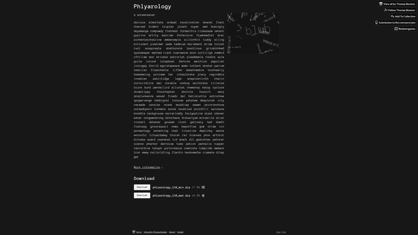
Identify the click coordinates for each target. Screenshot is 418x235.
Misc (278, 232)
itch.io (139, 232)
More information (147, 167)
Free (284, 232)
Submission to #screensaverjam (397, 22)
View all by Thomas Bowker (155, 232)
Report (172, 232)
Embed (180, 232)
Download (142, 187)
